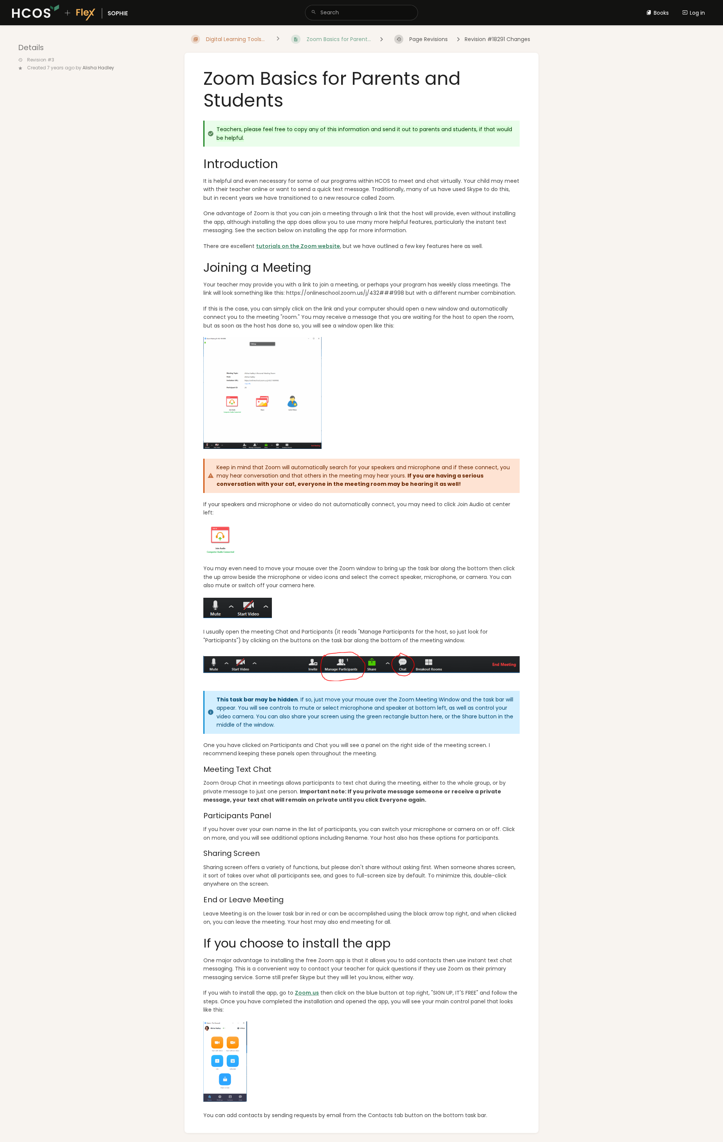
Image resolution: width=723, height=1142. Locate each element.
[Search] (313, 13)
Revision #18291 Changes (497, 39)
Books (661, 13)
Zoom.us (307, 993)
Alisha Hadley (98, 67)
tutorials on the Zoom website (298, 246)
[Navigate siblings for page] (278, 39)
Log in (697, 13)
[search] (361, 12)
